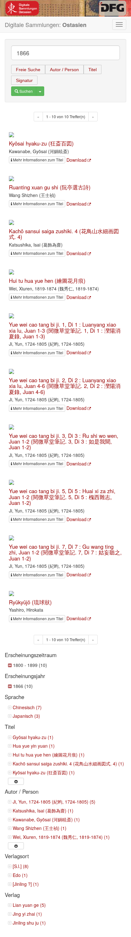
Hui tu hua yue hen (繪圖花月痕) (47, 280)
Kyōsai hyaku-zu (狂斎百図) (41, 143)
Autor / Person (64, 69)
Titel (92, 69)
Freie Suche (28, 69)
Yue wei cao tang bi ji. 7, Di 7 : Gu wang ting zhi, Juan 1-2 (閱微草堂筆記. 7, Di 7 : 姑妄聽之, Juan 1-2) (65, 552)
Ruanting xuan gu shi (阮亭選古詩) (50, 187)
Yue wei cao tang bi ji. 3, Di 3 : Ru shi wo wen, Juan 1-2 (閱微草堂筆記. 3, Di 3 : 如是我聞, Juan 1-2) (63, 441)
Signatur (24, 80)
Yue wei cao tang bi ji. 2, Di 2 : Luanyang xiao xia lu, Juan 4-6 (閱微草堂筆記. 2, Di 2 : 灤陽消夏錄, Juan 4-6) (65, 386)
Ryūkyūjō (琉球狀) (30, 602)
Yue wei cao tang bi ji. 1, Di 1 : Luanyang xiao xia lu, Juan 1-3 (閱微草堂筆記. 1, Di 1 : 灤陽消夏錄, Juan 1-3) (65, 330)
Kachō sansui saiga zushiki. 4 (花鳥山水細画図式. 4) (64, 234)
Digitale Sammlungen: (45, 24)
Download (76, 160)
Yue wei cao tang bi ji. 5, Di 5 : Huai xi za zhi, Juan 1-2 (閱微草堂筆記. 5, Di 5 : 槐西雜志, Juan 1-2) (62, 496)
